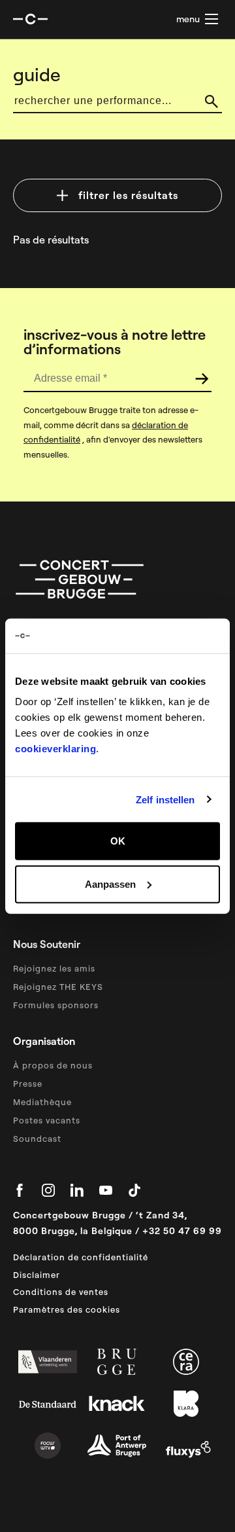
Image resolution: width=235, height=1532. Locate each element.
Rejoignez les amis (54, 968)
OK (117, 841)
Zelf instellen (165, 799)
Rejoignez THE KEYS (58, 986)
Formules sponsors (56, 1005)
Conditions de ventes (60, 1291)
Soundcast (37, 1138)
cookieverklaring (55, 748)
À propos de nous (53, 1065)
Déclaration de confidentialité (80, 1257)
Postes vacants (46, 1120)
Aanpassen (110, 883)
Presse (27, 1083)
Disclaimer (36, 1274)
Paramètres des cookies (66, 1309)
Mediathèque (42, 1102)
